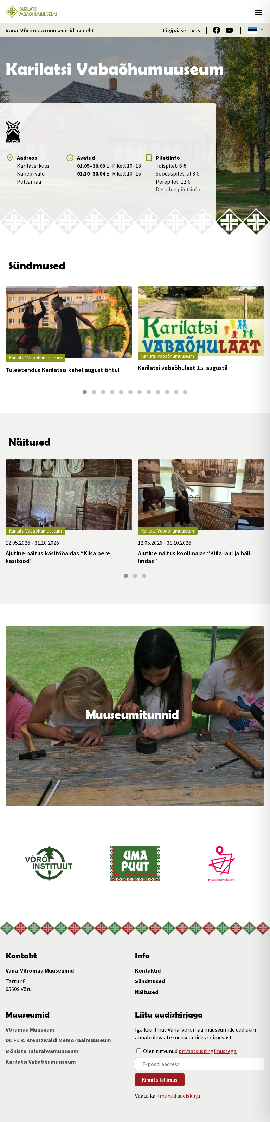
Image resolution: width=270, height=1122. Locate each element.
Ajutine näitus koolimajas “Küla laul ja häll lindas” (194, 557)
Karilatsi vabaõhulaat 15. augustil (183, 368)
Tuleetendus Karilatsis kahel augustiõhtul (63, 370)
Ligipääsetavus (181, 30)
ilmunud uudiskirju (178, 1095)
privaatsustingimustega (208, 1050)
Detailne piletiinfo (178, 189)
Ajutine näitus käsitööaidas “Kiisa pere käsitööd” (58, 557)
